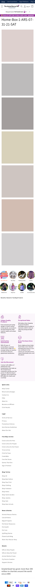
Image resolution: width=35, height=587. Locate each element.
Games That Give (7, 462)
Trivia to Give (6, 450)
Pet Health (5, 527)
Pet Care (4, 530)
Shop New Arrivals (7, 504)
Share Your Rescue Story (9, 539)
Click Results (6, 407)
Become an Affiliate (8, 404)
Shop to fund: (14, 12)
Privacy (4, 421)
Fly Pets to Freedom (8, 559)
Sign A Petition (6, 465)
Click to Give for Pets (8, 440)
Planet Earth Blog (7, 536)
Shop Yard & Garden (8, 495)
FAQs (3, 398)
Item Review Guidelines (9, 427)
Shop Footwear (6, 488)
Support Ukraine (7, 562)
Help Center (6, 388)
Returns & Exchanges (8, 392)
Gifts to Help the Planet (9, 553)
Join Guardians (12, 2)
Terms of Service (7, 418)
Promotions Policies (8, 424)
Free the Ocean (6, 459)
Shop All (4, 476)
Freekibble (5, 456)
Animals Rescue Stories (9, 514)
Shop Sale (5, 501)
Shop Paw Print (6, 482)
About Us (4, 401)
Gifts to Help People (8, 550)
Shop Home (5, 491)
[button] (22, 6)
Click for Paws (6, 453)
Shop (3, 2)
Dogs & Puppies (7, 521)
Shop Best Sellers (7, 479)
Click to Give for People (9, 444)
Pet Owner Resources (8, 524)
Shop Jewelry (6, 498)
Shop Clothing (6, 485)
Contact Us (5, 395)
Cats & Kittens (6, 517)
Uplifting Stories (7, 533)
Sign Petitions (24, 2)
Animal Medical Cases (9, 556)
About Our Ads (6, 430)
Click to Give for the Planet (10, 447)
